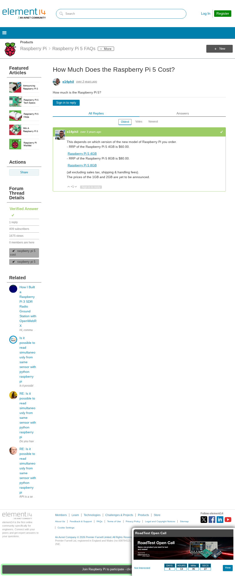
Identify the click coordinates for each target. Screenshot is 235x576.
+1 (221, 132)
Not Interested (142, 568)
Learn (75, 515)
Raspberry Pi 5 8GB (82, 165)
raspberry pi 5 (26, 261)
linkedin (220, 519)
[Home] (24, 13)
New (222, 48)
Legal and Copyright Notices (160, 521)
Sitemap (184, 521)
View (228, 567)
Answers (182, 113)
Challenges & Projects (119, 515)
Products (26, 42)
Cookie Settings (66, 527)
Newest (153, 121)
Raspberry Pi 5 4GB (82, 153)
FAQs (99, 521)
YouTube (228, 519)
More (108, 49)
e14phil (68, 81)
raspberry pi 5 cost (22, 253)
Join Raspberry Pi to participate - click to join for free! (117, 569)
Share (24, 172)
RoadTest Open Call (150, 533)
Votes (138, 121)
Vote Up (69, 187)
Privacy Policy (133, 521)
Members (61, 515)
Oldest (125, 121)
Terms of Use (114, 521)
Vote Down (76, 187)
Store (157, 515)
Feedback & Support (81, 521)
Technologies (92, 515)
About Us (60, 521)
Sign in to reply (66, 102)
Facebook (212, 519)
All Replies (96, 113)
